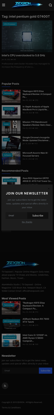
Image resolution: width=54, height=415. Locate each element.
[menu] (3, 5)
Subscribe (37, 215)
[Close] (48, 188)
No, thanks (27, 222)
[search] (50, 5)
